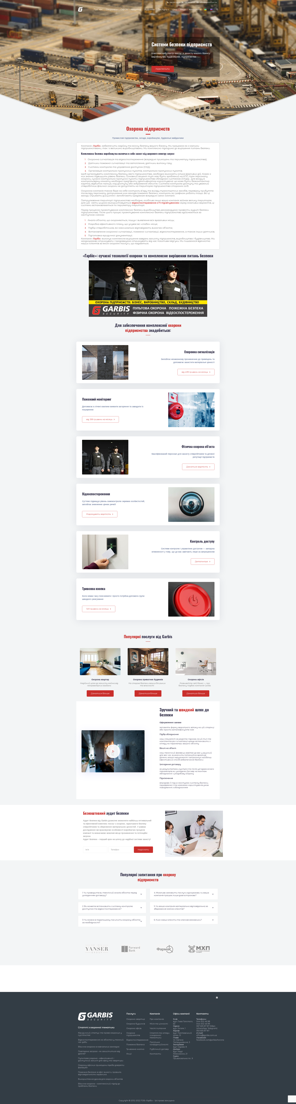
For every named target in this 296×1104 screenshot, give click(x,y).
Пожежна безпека (135, 1045)
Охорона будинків (135, 1024)
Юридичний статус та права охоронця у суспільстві (100, 1034)
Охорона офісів (133, 1028)
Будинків (150, 9)
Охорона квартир (135, 1019)
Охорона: (111, 9)
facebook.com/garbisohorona (210, 1040)
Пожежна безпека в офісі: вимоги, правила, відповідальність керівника (100, 1073)
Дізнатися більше (100, 693)
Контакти (195, 9)
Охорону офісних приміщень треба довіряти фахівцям (101, 1066)
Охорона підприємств (133, 1034)
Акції (183, 9)
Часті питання (158, 1028)
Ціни (174, 9)
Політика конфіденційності (159, 1043)
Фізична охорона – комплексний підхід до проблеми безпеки (99, 1085)
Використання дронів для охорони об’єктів (100, 1079)
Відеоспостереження (137, 1040)
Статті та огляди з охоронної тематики (160, 1035)
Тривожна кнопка (135, 1049)
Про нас (98, 9)
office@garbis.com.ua (206, 1035)
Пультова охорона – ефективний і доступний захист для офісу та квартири (100, 1059)
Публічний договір (159, 1049)
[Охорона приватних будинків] (148, 661)
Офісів (124, 9)
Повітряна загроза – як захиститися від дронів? (99, 1052)
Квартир (136, 9)
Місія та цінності (159, 1024)
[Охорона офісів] (195, 661)
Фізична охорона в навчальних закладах (98, 1047)
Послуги (162, 9)
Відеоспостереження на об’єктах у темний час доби (101, 1041)
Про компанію (157, 1019)
